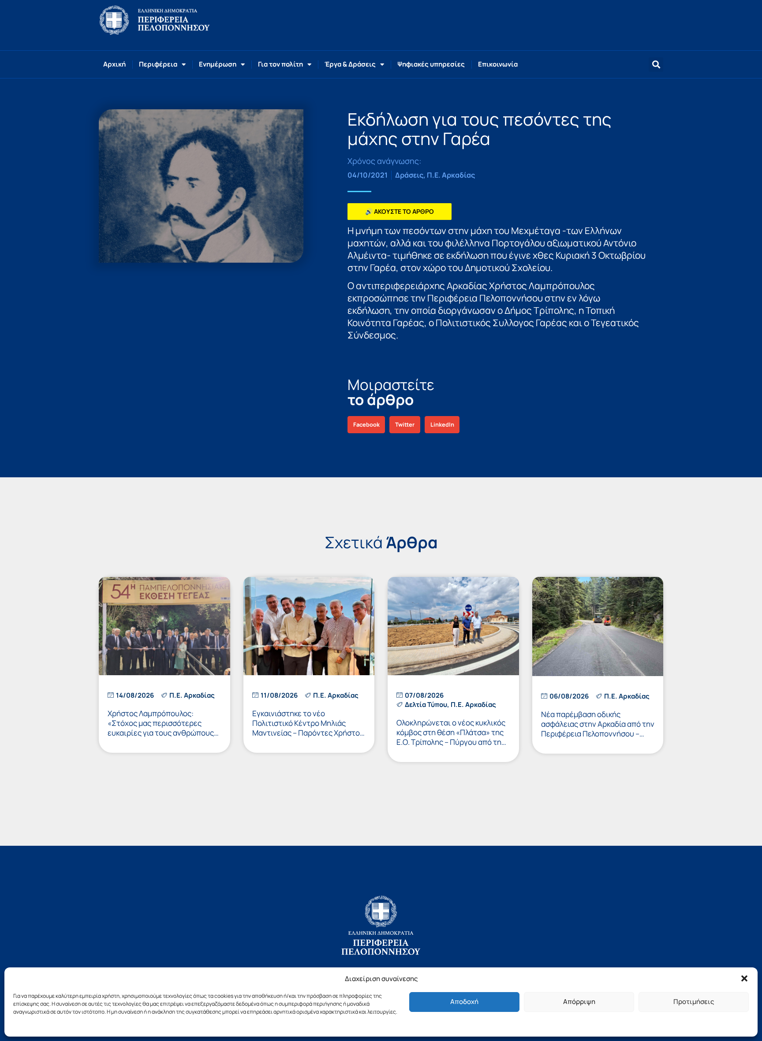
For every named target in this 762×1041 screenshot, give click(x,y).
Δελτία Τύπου (426, 704)
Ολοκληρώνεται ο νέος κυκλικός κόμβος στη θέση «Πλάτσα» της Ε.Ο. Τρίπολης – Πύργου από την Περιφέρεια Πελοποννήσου (450, 737)
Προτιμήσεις (693, 1001)
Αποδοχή (464, 1001)
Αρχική (114, 64)
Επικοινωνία (498, 64)
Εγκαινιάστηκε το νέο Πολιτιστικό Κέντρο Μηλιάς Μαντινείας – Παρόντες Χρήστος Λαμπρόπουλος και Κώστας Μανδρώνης (308, 732)
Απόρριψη (579, 1001)
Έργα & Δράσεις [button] (350, 64)
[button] (744, 978)
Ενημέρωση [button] (217, 64)
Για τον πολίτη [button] (280, 64)
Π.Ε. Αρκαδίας (451, 175)
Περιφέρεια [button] (158, 64)
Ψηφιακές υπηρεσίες (431, 64)
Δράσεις (409, 175)
